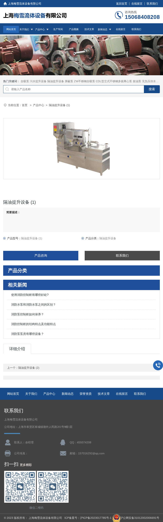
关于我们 (24, 29)
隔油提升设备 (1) (59, 105)
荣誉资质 (86, 393)
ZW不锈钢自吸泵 (84, 81)
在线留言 (137, 3)
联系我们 (152, 3)
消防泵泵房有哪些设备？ (27, 333)
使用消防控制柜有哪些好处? (30, 294)
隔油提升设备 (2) (28, 367)
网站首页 (11, 29)
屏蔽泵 (69, 81)
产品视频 (74, 29)
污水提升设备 (38, 81)
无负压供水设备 (151, 81)
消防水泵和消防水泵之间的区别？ (33, 304)
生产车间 (58, 29)
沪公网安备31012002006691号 (139, 517)
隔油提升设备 (55, 81)
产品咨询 (40, 255)
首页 (25, 105)
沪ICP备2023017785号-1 (96, 517)
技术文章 (89, 29)
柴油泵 (137, 81)
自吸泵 (25, 81)
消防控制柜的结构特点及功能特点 (33, 324)
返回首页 (121, 3)
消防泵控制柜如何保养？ (27, 314)
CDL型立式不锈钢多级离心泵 (114, 81)
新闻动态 (102, 29)
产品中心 (40, 29)
